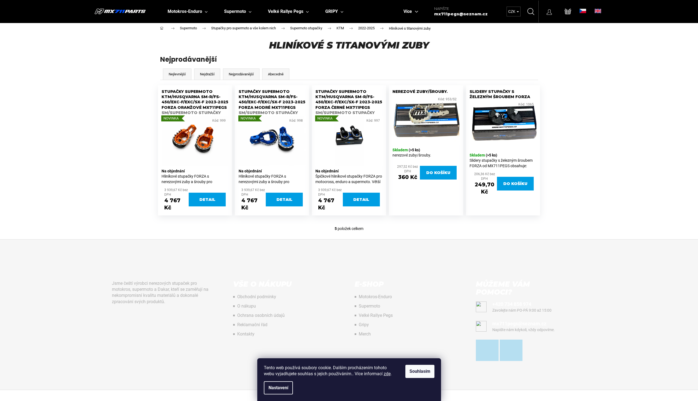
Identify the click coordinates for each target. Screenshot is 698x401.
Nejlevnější (177, 74)
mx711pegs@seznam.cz (461, 13)
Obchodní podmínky (256, 296)
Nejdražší (207, 74)
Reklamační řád (252, 324)
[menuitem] (187, 11)
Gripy (364, 324)
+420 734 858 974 (511, 304)
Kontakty (246, 334)
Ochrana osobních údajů (261, 315)
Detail (207, 199)
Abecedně (276, 74)
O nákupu (246, 306)
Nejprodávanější (241, 74)
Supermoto (369, 306)
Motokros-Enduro (375, 296)
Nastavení (278, 387)
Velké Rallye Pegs (376, 315)
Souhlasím (419, 371)
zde (387, 373)
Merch (365, 334)
